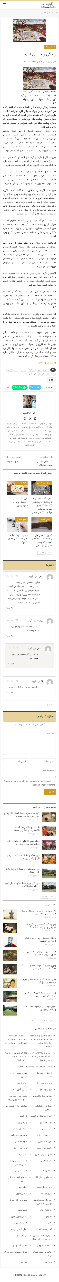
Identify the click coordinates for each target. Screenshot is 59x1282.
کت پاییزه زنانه (45, 1229)
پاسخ (8, 608)
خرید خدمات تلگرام (18, 1135)
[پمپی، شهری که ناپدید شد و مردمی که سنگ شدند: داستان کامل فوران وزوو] (10, 969)
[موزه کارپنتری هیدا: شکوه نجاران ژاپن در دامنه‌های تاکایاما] (49, 887)
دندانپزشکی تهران (19, 1171)
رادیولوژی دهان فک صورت (40, 1177)
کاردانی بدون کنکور (19, 1216)
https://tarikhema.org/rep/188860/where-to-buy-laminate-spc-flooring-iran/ (32, 1057)
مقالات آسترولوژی (19, 1245)
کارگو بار (48, 1223)
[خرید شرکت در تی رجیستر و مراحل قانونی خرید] (17, 488)
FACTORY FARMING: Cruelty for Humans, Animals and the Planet (16, 1039)
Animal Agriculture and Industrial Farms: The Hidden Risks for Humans (41, 1041)
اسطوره (31, 370)
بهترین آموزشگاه (20, 1089)
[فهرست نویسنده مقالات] (29, 401)
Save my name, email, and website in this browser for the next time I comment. (29, 783)
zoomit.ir (23, 1067)
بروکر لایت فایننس (44, 1089)
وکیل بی (48, 1262)
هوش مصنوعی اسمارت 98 (15, 1252)
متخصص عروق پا (44, 1245)
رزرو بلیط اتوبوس (44, 1187)
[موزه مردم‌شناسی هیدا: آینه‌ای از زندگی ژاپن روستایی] (49, 873)
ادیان (39, 370)
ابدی (46, 370)
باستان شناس (33, 374)
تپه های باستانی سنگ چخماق (44, 463)
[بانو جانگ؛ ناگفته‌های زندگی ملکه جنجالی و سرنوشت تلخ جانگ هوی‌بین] (10, 928)
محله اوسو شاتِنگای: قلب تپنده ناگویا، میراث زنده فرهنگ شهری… (22, 842)
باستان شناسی (45, 519)
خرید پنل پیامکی (19, 1129)
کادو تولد (48, 1216)
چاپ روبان (22, 1122)
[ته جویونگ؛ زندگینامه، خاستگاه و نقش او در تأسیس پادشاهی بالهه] (10, 914)
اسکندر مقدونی (12, 370)
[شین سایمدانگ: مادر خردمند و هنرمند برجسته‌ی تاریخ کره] (10, 983)
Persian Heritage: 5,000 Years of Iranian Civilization (16, 1057)
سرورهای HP (46, 1193)
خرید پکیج (47, 1129)
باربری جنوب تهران (44, 1083)
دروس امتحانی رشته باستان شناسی (18, 1162)
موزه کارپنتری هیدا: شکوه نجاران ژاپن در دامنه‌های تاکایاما (22, 884)
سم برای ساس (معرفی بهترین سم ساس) (42, 1201)
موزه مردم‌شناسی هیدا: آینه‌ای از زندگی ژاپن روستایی (21, 870)
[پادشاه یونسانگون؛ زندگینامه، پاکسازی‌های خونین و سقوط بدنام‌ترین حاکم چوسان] (49, 831)
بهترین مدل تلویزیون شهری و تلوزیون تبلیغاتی (16, 1097)
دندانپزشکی (47, 1171)
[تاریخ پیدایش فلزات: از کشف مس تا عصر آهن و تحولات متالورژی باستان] (41, 524)
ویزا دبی (23, 1262)
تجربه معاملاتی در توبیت (41, 1116)
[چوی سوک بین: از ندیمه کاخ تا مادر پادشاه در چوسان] (10, 1010)
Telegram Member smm (40, 1067)
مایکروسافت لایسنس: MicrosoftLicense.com (42, 1237)
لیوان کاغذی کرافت (19, 1229)
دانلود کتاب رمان (45, 1161)
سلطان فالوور (21, 1193)
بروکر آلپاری (22, 1083)
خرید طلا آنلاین (45, 1141)
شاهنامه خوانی (45, 1210)
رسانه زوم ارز (22, 1187)
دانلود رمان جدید (44, 1148)
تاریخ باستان (50, 46)
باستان (44, 374)
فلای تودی (22, 1210)
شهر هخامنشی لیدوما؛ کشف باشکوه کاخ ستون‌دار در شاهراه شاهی (21, 814)
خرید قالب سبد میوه (18, 1141)
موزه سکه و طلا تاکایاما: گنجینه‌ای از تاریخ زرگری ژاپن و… (23, 856)
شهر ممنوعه (12, 462)
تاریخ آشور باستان (44, 482)
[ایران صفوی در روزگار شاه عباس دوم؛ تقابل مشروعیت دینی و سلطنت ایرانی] (10, 955)
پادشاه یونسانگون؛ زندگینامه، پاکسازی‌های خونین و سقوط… (25, 828)
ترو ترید (23, 1116)
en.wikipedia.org (47, 363)
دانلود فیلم (23, 1154)
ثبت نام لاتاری (45, 1122)
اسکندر (23, 370)
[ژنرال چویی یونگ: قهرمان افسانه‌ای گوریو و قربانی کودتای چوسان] (10, 996)
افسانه (52, 374)
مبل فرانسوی (21, 1235)
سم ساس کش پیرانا (18, 1200)
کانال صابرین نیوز (19, 1223)
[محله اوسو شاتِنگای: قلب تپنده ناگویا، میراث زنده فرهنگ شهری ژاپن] (49, 845)
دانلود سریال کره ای (43, 1154)
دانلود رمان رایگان (19, 1148)
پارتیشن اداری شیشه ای (16, 1106)
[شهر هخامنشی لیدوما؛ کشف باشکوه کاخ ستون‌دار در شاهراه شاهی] (49, 817)
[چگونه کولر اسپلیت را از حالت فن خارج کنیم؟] (17, 524)
